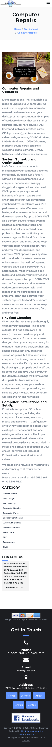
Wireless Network (11, 527)
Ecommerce (9, 542)
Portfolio (18, 704)
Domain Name (10, 493)
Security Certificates (13, 518)
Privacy (30, 734)
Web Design (8, 498)
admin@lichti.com (14, 587)
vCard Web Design (12, 523)
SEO (5, 537)
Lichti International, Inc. (32, 731)
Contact (32, 704)
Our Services (31, 29)
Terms (21, 734)
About (38, 695)
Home (17, 29)
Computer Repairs (27, 32)
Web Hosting (9, 503)
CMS (5, 547)
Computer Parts (10, 513)
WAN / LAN (8, 532)
